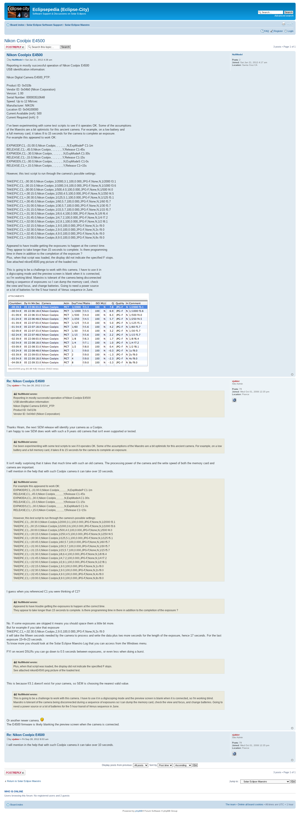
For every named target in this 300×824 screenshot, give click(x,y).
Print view (283, 24)
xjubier (16, 385)
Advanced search (284, 15)
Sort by (153, 765)
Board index (17, 25)
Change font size (290, 24)
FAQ (266, 31)
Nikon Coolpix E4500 (24, 40)
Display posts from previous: (117, 765)
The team (231, 804)
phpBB (138, 811)
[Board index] (19, 11)
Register (278, 31)
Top (292, 374)
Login (290, 31)
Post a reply (10, 45)
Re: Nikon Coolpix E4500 (26, 381)
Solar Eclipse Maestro (77, 25)
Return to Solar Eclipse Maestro (24, 781)
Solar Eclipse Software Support (45, 25)
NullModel (17, 60)
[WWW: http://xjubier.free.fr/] (234, 400)
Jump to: (234, 781)
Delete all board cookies (250, 804)
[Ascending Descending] (186, 765)
